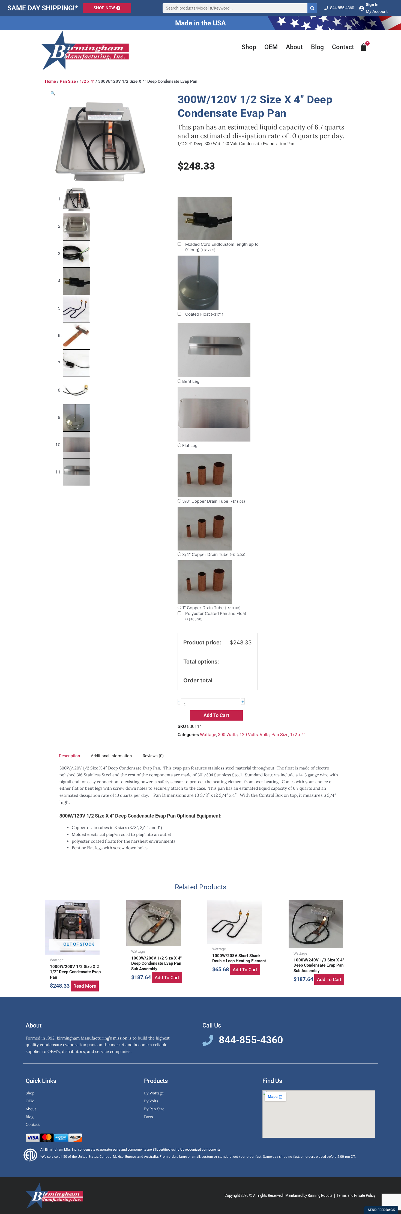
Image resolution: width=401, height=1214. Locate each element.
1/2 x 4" (87, 81)
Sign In (372, 4)
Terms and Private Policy (356, 1195)
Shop (249, 47)
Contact (343, 47)
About (294, 47)
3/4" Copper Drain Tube (213, 554)
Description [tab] (69, 755)
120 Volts (249, 734)
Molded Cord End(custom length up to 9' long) (222, 247)
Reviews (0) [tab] (153, 755)
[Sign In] (361, 8)
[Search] (312, 8)
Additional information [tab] (111, 755)
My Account (377, 11)
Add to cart (216, 715)
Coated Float (205, 314)
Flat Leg (189, 445)
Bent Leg (190, 381)
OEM (271, 47)
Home (50, 81)
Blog (317, 47)
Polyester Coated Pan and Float (215, 616)
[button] (53, 93)
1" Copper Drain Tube (211, 607)
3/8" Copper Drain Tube (213, 501)
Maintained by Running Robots (309, 1195)
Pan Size (68, 81)
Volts (265, 734)
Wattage (208, 734)
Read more (84, 986)
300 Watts (228, 734)
